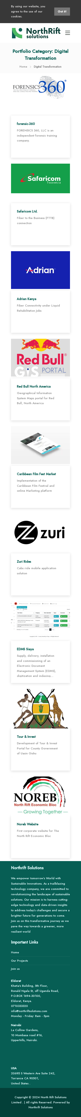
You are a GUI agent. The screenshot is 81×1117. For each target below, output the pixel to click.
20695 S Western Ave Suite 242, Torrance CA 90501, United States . (33, 1078)
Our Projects (19, 961)
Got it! (62, 11)
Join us (15, 969)
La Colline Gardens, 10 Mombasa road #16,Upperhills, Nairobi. (27, 1035)
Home (23, 67)
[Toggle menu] (67, 33)
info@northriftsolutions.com (29, 1011)
